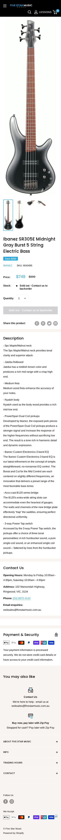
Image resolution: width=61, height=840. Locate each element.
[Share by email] (55, 323)
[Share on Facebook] (37, 323)
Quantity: (8, 298)
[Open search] (29, 12)
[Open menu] (5, 6)
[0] (55, 12)
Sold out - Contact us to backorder (30, 310)
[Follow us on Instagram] (11, 801)
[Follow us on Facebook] (5, 801)
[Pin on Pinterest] (43, 323)
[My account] (36, 12)
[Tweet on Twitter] (49, 323)
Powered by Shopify (13, 833)
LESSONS (45, 12)
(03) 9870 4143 (21, 598)
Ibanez (7, 265)
